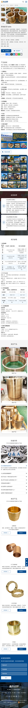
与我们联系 (7, 152)
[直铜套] (14, 627)
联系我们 (24, 692)
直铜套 (14, 642)
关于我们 (5, 692)
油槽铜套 (14, 525)
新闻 (15, 692)
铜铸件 (11, 5)
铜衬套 (16, 5)
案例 (19, 692)
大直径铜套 (14, 603)
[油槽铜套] (14, 514)
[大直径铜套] (14, 588)
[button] (3, 23)
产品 (7, 5)
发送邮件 (18, 50)
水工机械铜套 (14, 564)
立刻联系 (7, 50)
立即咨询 (5, 532)
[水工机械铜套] (14, 550)
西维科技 (16, 705)
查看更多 (21, 532)
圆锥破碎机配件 (17, 689)
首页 (4, 5)
